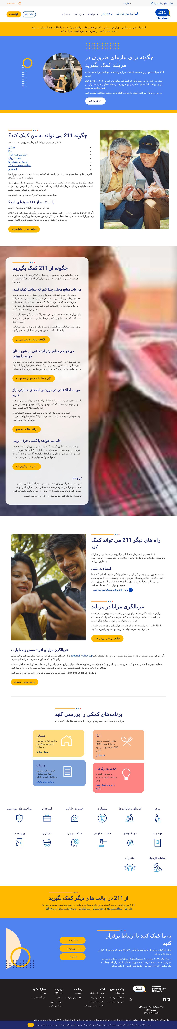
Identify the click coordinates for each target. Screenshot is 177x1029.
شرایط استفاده (70, 1020)
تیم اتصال (120, 993)
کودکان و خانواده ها (18, 161)
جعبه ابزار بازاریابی (73, 997)
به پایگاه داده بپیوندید (38, 997)
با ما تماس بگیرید (56, 1006)
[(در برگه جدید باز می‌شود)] (151, 988)
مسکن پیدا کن (42, 752)
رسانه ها (78, 14)
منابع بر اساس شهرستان (94, 1006)
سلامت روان (14, 158)
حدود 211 (59, 993)
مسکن (11, 147)
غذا (9, 151)
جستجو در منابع (98, 997)
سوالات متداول (57, 1001)
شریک (43, 993)
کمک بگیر (105, 14)
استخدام (12, 169)
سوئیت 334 (152, 1010)
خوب (31, 1025)
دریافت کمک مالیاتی (45, 781)
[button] (130, 3)
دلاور (129, 908)
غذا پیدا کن (100, 755)
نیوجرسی (100, 908)
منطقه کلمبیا (115, 908)
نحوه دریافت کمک (97, 993)
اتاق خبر (78, 993)
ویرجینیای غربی (68, 908)
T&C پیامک (55, 1020)
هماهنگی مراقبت (117, 997)
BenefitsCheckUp (83, 655)
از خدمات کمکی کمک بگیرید (105, 786)
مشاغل (60, 997)
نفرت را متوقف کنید (116, 1001)
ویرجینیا (52, 908)
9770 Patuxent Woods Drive (152, 1007)
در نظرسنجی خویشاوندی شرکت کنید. (79, 31)
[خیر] (173, 1024)
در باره (65, 14)
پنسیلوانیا (85, 908)
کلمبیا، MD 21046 (152, 1013)
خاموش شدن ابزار (17, 154)
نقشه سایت (42, 1020)
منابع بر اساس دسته (96, 1001)
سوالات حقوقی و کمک (19, 165)
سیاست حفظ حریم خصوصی (94, 1020)
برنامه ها (91, 14)
